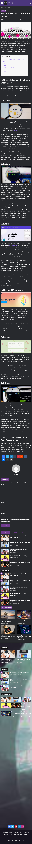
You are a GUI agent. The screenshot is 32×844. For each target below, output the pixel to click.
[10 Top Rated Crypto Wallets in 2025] (24, 614)
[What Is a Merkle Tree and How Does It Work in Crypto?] (8, 614)
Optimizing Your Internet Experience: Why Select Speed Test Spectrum (24, 636)
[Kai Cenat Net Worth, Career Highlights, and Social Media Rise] (5, 558)
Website (3, 513)
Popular (15, 532)
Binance (16, 130)
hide (14, 56)
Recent (6, 532)
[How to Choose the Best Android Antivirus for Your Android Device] (5, 538)
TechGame (26, 832)
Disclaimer (19, 834)
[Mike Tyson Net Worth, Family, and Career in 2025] (5, 564)
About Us (6, 834)
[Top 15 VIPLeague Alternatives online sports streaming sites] (8, 629)
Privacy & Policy (12, 834)
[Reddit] (21, 456)
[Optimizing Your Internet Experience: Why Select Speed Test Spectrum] (24, 629)
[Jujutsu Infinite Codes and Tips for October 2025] (16, 767)
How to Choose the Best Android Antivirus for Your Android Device (7, 661)
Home (3, 7)
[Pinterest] (18, 456)
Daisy (4, 19)
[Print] (11, 459)
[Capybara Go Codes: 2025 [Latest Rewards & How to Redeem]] (26, 767)
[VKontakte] (25, 456)
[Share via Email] (7, 459)
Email (2, 508)
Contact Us (25, 834)
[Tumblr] (14, 456)
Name (2, 502)
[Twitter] (7, 456)
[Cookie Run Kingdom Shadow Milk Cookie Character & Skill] (6, 713)
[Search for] (30, 3)
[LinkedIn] (11, 456)
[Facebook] (3, 456)
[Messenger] (3, 459)
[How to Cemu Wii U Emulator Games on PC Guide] (5, 544)
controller (11, 367)
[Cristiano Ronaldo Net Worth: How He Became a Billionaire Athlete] (26, 706)
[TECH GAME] (8, 3)
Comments (25, 532)
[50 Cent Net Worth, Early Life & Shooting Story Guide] (5, 551)
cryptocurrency (13, 245)
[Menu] (2, 3)
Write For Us (16, 837)
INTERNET (8, 7)
